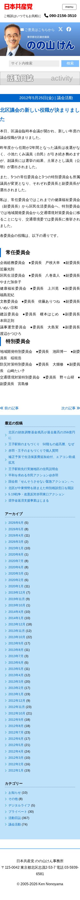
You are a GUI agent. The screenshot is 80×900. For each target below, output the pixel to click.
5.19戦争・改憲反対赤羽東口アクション (36, 494)
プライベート (17, 811)
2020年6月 (16, 567)
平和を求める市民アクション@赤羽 (33, 475)
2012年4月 (16, 751)
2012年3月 (16, 757)
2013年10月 (16, 637)
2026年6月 (16, 522)
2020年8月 (16, 554)
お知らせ (14, 792)
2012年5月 (16, 745)
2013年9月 (16, 643)
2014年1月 (16, 618)
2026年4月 (16, 535)
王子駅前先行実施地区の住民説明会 (33, 469)
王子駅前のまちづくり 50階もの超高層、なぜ (41, 444)
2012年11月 (16, 707)
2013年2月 (16, 688)
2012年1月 (16, 770)
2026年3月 (16, 541)
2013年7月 (16, 656)
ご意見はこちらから (39, 30)
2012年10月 (16, 713)
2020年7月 (16, 561)
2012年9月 (16, 719)
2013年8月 (16, 650)
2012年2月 (16, 764)
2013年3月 (16, 681)
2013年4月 (16, 675)
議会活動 (14, 824)
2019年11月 (16, 599)
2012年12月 (16, 700)
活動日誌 (14, 818)
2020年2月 (16, 580)
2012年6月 (16, 738)
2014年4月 (16, 612)
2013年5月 (16, 669)
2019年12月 (16, 592)
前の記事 (11, 408)
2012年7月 (16, 732)
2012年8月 (16, 726)
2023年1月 (16, 548)
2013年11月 (16, 631)
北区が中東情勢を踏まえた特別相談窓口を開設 (41, 488)
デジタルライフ (19, 805)
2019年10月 (16, 605)
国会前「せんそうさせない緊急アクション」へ (41, 481)
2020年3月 (16, 573)
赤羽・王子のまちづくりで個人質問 (33, 450)
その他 (13, 799)
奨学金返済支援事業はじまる (28, 500)
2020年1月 (16, 586)
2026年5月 (16, 529)
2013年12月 (16, 624)
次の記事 (68, 408)
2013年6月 (16, 662)
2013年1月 (16, 694)
